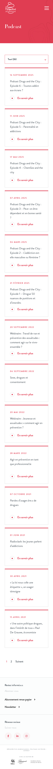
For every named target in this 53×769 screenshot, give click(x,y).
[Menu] (46, 8)
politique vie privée (37, 749)
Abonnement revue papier (18, 699)
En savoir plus (25, 98)
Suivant (19, 661)
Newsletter (10, 707)
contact (26, 750)
